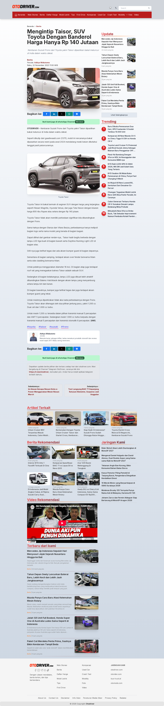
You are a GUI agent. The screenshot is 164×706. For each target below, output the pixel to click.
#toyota (31, 326)
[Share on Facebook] (46, 114)
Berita (42, 15)
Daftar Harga (51, 15)
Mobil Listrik (64, 15)
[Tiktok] (47, 670)
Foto (130, 15)
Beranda (21, 15)
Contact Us (53, 698)
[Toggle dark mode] (116, 7)
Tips (73, 15)
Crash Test (112, 15)
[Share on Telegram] (76, 114)
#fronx (65, 326)
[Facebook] (35, 670)
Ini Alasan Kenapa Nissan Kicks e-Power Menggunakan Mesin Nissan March (43, 392)
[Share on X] (61, 114)
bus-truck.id (116, 679)
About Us (42, 698)
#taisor (43, 326)
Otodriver (89, 704)
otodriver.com (116, 670)
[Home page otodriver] (110, 7)
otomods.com (116, 683)
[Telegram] (41, 670)
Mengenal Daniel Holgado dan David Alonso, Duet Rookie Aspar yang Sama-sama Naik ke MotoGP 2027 (119, 458)
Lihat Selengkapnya (119, 115)
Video (136, 15)
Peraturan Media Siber (92, 698)
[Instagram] (38, 670)
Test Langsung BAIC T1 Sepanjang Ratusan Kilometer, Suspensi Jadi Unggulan (83, 392)
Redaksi (123, 698)
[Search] (149, 8)
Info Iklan (76, 698)
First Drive (81, 15)
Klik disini (79, 122)
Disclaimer (65, 698)
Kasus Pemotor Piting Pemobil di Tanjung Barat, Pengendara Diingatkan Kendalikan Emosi (119, 475)
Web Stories (33, 15)
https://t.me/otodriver (39, 372)
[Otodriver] (25, 6)
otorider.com (116, 674)
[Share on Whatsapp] (69, 114)
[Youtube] (44, 670)
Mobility (121, 15)
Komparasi (91, 15)
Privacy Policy (111, 698)
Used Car (102, 15)
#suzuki (54, 326)
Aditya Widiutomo (42, 62)
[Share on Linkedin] (54, 114)
